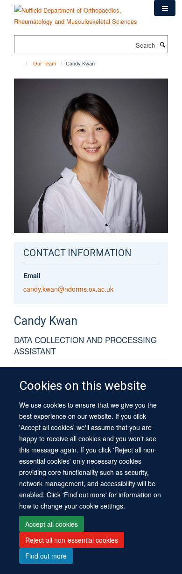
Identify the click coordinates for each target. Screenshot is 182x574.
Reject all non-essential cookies (71, 540)
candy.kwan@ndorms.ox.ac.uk (68, 289)
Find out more (46, 555)
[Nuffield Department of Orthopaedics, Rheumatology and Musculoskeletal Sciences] (77, 12)
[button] (164, 8)
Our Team (44, 63)
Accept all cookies (51, 524)
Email (32, 275)
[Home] (22, 63)
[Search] (162, 44)
